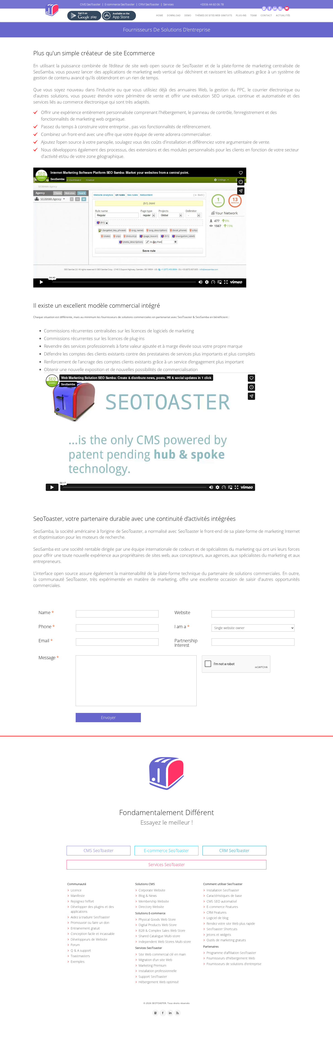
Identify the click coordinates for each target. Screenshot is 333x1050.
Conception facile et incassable (93, 934)
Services (168, 4)
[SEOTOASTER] (166, 773)
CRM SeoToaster (148, 4)
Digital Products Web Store (158, 925)
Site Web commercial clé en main (162, 954)
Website (182, 612)
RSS (280, 8)
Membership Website (154, 901)
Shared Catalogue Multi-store (159, 936)
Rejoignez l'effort (82, 901)
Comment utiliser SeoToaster (222, 884)
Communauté (76, 884)
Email (44, 640)
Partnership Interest (186, 642)
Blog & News (148, 895)
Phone (45, 626)
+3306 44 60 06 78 (212, 4)
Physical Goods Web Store (157, 919)
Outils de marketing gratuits (226, 940)
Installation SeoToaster (223, 890)
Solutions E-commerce (150, 913)
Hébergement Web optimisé (159, 982)
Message (47, 657)
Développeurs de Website (89, 939)
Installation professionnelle (158, 971)
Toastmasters (80, 956)
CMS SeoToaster (90, 4)
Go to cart (287, 8)
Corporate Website (152, 890)
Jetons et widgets (219, 934)
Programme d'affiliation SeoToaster (231, 953)
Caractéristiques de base (224, 895)
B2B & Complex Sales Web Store (162, 930)
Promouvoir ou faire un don (90, 922)
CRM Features (217, 912)
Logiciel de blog (217, 918)
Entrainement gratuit (85, 928)
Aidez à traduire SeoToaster (90, 917)
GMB (264, 8)
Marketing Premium (152, 965)
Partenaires (211, 946)
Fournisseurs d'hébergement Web (231, 958)
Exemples (77, 961)
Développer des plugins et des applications (92, 909)
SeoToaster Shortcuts (222, 929)
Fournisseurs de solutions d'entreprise (234, 964)
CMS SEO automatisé (222, 901)
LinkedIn (275, 8)
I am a (180, 626)
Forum (75, 945)
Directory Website (151, 907)
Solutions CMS (145, 884)
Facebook (269, 8)
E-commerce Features (222, 907)
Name (44, 612)
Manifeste (78, 895)
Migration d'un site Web (155, 960)
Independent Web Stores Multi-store (165, 941)
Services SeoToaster (166, 864)
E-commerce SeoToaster (120, 4)
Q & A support (81, 950)
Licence (76, 890)
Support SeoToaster (153, 976)
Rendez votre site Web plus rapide (231, 923)
